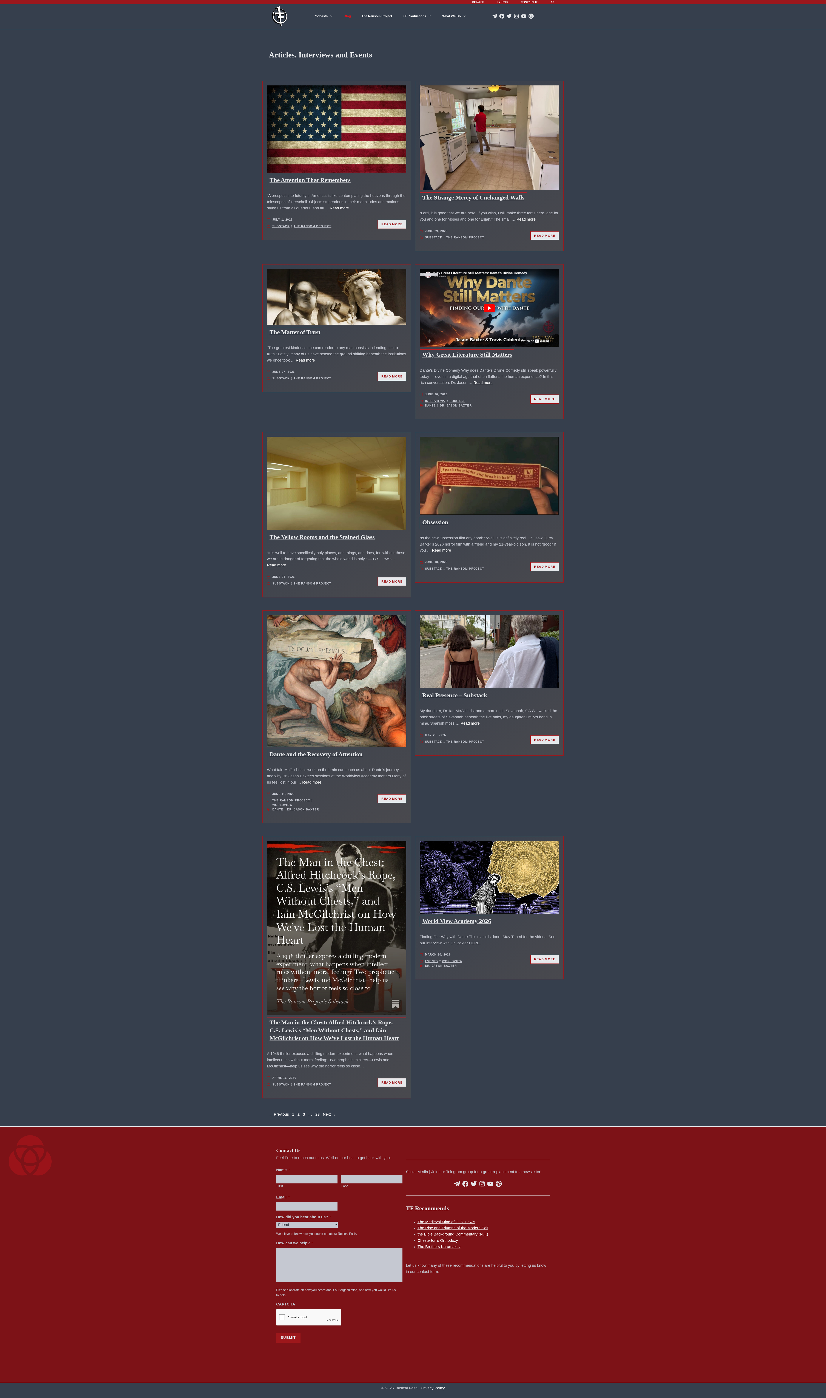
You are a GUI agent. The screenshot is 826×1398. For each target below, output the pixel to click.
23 (318, 1114)
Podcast (457, 401)
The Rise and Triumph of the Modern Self (453, 1228)
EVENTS (502, 2)
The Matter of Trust (295, 332)
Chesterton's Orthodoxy (438, 1240)
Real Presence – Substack (454, 695)
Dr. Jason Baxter (456, 405)
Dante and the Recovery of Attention (316, 754)
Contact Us (529, 2)
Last (344, 1186)
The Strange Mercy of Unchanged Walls (473, 197)
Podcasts (321, 16)
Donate (478, 2)
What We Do (451, 16)
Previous (279, 1114)
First (279, 1186)
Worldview (282, 805)
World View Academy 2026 (456, 921)
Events (431, 961)
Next (329, 1114)
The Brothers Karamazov (439, 1247)
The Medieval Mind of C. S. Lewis (446, 1222)
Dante (430, 405)
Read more (339, 208)
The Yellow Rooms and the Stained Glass (322, 537)
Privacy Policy (433, 1388)
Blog (347, 16)
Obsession (435, 522)
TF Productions (414, 16)
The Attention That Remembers (310, 180)
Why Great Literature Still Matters (467, 354)
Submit (288, 1337)
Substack (281, 226)
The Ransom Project (377, 16)
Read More (391, 224)
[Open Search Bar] (553, 2)
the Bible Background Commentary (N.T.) (453, 1234)
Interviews (435, 401)
